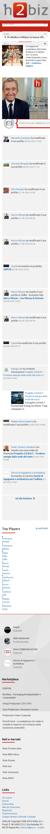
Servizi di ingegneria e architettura (28, 472)
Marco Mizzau (18, 215)
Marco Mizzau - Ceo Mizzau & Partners (23, 298)
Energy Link (16, 369)
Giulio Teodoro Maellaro (23, 447)
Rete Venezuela (10, 772)
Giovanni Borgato (20, 163)
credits (41, 827)
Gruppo (6, 816)
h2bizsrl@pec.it (28, 827)
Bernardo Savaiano (20, 138)
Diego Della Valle (5, 556)
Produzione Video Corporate (17, 715)
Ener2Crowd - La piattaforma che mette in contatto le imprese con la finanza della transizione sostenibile (23, 724)
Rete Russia (9, 760)
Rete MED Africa (11, 754)
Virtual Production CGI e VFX (17, 703)
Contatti (31, 816)
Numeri (13, 816)
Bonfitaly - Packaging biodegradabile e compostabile (22, 696)
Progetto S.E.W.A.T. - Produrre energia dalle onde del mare (36, 396)
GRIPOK (7, 269)
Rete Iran (7, 766)
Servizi (5, 801)
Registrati (7, 810)
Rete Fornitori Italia (12, 748)
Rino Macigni (17, 189)
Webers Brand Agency (22, 421)
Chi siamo (7, 797)
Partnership (8, 804)
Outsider (22, 816)
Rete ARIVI (8, 778)
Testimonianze (9, 813)
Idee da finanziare (11, 807)
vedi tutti (43, 528)
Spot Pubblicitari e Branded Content (20, 709)
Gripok (14, 266)
